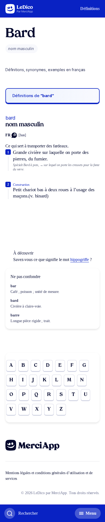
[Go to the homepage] (19, 9)
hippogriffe (79, 259)
